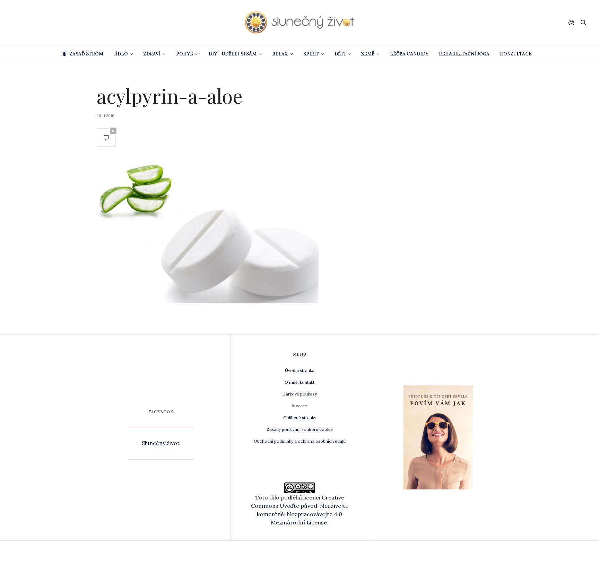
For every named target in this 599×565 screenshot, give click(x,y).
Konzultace (516, 54)
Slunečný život (161, 443)
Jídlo (121, 54)
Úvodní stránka (299, 370)
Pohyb (184, 54)
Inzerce (299, 405)
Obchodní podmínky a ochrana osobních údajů (300, 441)
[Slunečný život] (299, 22)
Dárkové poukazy (299, 394)
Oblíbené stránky (299, 417)
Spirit (311, 54)
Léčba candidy (409, 54)
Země (367, 54)
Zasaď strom (86, 54)
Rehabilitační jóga (464, 54)
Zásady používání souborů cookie (300, 429)
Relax (280, 54)
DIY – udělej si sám (233, 54)
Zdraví (152, 54)
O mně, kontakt (299, 382)
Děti (340, 54)
